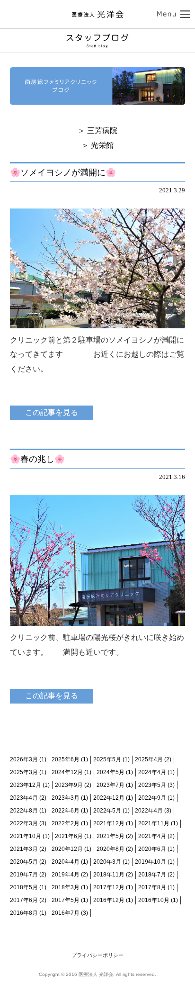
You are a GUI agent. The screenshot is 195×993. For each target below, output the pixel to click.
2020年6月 (152, 849)
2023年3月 (66, 797)
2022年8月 (24, 810)
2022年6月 (66, 810)
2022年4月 (149, 810)
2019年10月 (150, 861)
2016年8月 (24, 913)
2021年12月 (108, 823)
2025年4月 (149, 759)
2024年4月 (152, 772)
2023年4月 (24, 797)
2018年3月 (66, 887)
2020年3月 (107, 861)
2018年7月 (152, 874)
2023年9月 (69, 785)
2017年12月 (108, 887)
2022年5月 (107, 810)
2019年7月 (24, 874)
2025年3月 (24, 772)
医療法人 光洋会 (97, 14)
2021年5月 (110, 836)
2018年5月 (24, 887)
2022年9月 (152, 797)
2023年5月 (152, 785)
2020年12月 (67, 849)
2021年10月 (25, 836)
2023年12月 (25, 785)
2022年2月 (66, 823)
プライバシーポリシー (97, 955)
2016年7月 (66, 913)
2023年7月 (110, 785)
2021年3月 (24, 849)
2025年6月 (66, 759)
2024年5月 (110, 772)
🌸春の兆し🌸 (37, 459)
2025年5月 (107, 759)
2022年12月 (108, 797)
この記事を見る (51, 412)
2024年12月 (67, 772)
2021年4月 (152, 836)
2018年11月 (108, 874)
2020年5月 (24, 861)
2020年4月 (66, 861)
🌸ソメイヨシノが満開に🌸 (63, 172)
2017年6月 (24, 900)
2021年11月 (153, 823)
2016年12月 (108, 900)
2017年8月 (152, 887)
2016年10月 (153, 900)
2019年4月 (66, 874)
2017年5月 (66, 900)
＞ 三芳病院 (97, 130)
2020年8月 (110, 849)
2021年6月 (69, 836)
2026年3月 (24, 759)
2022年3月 (24, 823)
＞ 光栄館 (97, 145)
